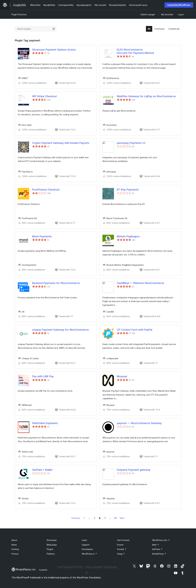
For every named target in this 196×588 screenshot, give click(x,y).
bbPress (157, 549)
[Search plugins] (54, 29)
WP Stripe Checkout (44, 96)
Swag (121, 554)
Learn (84, 540)
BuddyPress (159, 554)
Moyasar (122, 376)
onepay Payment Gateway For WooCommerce (60, 329)
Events (120, 544)
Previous (76, 518)
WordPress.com (161, 540)
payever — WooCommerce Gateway (139, 423)
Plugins (50, 549)
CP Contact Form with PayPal (134, 329)
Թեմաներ (52, 544)
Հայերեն (43, 570)
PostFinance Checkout (46, 189)
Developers (87, 549)
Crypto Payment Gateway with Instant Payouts (60, 142)
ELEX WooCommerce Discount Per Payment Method (135, 51)
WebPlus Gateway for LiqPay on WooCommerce (146, 96)
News (14, 544)
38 (115, 518)
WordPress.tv (89, 554)
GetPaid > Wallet (42, 469)
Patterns (51, 554)
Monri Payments (42, 236)
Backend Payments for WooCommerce (56, 283)
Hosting (15, 549)
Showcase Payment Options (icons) (54, 49)
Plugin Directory (19, 14)
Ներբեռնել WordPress (178, 5)
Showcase (52, 540)
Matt (155, 544)
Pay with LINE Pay (43, 376)
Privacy (15, 554)
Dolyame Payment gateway (133, 469)
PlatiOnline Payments (45, 423)
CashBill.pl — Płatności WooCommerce (140, 283)
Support (86, 544)
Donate (122, 549)
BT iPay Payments (128, 189)
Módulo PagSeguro (128, 236)
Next (122, 518)
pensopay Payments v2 (131, 142)
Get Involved (123, 540)
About (14, 540)
